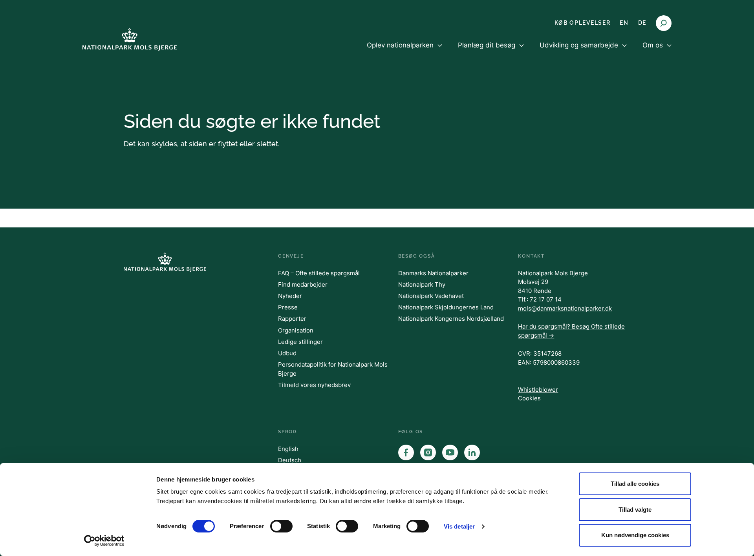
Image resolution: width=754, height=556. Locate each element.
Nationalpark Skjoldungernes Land (446, 307)
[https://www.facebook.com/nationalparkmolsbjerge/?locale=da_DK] (406, 452)
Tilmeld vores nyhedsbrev (314, 385)
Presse (288, 307)
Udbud (287, 353)
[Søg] (664, 23)
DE (642, 23)
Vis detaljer (459, 526)
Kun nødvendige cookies (635, 535)
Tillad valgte (635, 509)
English (288, 448)
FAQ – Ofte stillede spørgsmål (319, 273)
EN (624, 23)
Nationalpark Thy (421, 284)
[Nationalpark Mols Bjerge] (129, 39)
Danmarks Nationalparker (433, 273)
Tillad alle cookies (635, 483)
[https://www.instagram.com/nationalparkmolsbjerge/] (428, 452)
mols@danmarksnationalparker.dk (565, 308)
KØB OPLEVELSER (583, 23)
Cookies (529, 398)
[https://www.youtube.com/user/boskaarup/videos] (450, 452)
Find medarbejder (303, 284)
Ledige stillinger (300, 341)
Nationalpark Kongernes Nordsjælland (451, 318)
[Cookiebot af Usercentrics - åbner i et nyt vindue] (104, 541)
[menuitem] (404, 51)
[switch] (281, 526)
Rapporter (292, 318)
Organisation (295, 330)
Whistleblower (538, 389)
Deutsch (289, 460)
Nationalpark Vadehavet (431, 296)
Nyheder (290, 296)
